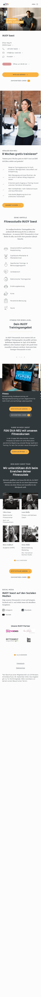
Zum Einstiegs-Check (19, 81)
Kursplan (10, 56)
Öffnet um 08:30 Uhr (15, 64)
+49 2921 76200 (12, 49)
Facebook (28, 610)
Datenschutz (20, 668)
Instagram (8, 610)
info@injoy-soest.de (14, 53)
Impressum (20, 663)
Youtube (8, 615)
